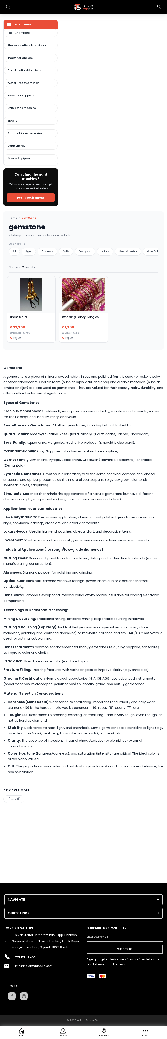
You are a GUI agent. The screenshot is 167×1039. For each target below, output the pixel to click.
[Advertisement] (83, 833)
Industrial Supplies (20, 95)
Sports (12, 120)
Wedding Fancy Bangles (80, 317)
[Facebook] (12, 996)
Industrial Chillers (20, 58)
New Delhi (153, 251)
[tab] (83, 899)
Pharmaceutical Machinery (26, 45)
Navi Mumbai (128, 251)
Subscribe (124, 949)
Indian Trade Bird (88, 1020)
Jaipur (105, 251)
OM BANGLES (70, 333)
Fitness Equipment (20, 158)
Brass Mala (18, 317)
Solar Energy (16, 146)
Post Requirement (30, 198)
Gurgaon (84, 251)
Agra (28, 251)
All (14, 251)
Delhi (65, 251)
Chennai (47, 251)
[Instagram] (24, 996)
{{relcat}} (14, 799)
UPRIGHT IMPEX (20, 333)
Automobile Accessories (24, 133)
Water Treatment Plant (24, 83)
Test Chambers (18, 33)
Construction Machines (24, 70)
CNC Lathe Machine (21, 108)
